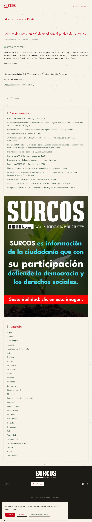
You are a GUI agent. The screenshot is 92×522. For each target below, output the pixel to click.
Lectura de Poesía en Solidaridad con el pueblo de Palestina (45, 34)
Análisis (10, 345)
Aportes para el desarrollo (18, 349)
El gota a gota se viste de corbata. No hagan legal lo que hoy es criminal (37, 168)
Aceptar (10, 515)
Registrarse (37, 484)
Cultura (10, 373)
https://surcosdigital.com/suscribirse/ (19, 85)
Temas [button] (83, 6)
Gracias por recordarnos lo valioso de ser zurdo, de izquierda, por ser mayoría (39, 183)
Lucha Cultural (13, 406)
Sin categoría (12, 439)
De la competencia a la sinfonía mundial (24, 133)
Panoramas (12, 418)
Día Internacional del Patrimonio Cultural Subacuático (29, 152)
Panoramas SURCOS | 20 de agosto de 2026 (26, 164)
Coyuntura (11, 369)
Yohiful (57, 497)
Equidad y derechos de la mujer (20, 398)
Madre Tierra (12, 410)
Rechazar (22, 515)
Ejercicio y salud (14, 390)
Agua (9, 332)
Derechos (11, 382)
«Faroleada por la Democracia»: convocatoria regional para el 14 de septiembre (40, 129)
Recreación (11, 427)
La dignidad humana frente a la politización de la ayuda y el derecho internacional (41, 187)
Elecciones (11, 394)
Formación (11, 402)
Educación (11, 386)
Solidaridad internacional (17, 443)
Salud (9, 431)
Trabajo (10, 447)
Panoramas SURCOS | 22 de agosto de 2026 (26, 118)
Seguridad (11, 435)
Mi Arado (11, 414)
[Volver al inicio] (10, 6)
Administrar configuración (40, 515)
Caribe (10, 361)
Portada (75, 6)
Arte (9, 353)
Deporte (10, 377)
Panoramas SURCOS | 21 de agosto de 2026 (26, 156)
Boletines (11, 357)
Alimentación (12, 340)
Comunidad (35, 40)
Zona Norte (12, 455)
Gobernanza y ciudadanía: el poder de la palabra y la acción (31, 160)
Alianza (10, 336)
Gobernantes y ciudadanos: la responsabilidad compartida (31, 179)
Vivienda (10, 451)
